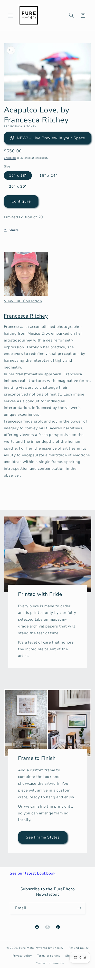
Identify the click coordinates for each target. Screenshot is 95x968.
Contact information (50, 963)
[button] (10, 15)
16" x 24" (48, 175)
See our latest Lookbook (33, 873)
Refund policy (79, 948)
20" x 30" (18, 186)
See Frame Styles (43, 837)
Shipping (10, 158)
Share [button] (14, 230)
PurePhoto (26, 948)
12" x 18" (18, 175)
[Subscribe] (79, 908)
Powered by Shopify (49, 948)
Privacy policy (22, 956)
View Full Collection (23, 301)
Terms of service (48, 956)
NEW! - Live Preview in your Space (51, 138)
